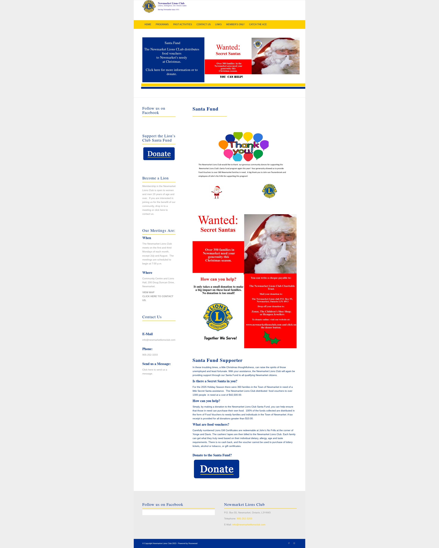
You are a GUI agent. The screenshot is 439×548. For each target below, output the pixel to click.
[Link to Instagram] (294, 543)
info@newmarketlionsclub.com (158, 339)
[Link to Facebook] (289, 543)
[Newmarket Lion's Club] (168, 10)
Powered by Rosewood (187, 543)
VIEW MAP (148, 292)
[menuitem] (147, 24)
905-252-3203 (150, 354)
